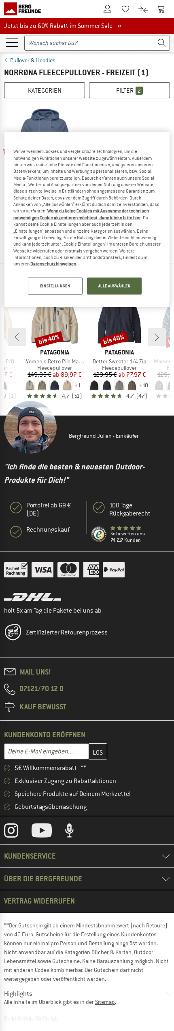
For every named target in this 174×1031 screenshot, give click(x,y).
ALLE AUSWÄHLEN (114, 285)
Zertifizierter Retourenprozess (67, 632)
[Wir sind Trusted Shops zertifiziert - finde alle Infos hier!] (99, 534)
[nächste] (157, 337)
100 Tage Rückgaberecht (130, 509)
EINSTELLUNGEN (55, 285)
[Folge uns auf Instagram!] (17, 832)
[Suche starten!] (162, 43)
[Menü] (12, 42)
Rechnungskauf (48, 530)
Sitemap (105, 1002)
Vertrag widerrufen (39, 901)
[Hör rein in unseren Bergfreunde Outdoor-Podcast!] (75, 832)
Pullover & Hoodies (32, 60)
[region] (87, 219)
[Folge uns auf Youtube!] (48, 832)
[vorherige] (17, 337)
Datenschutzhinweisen (53, 264)
